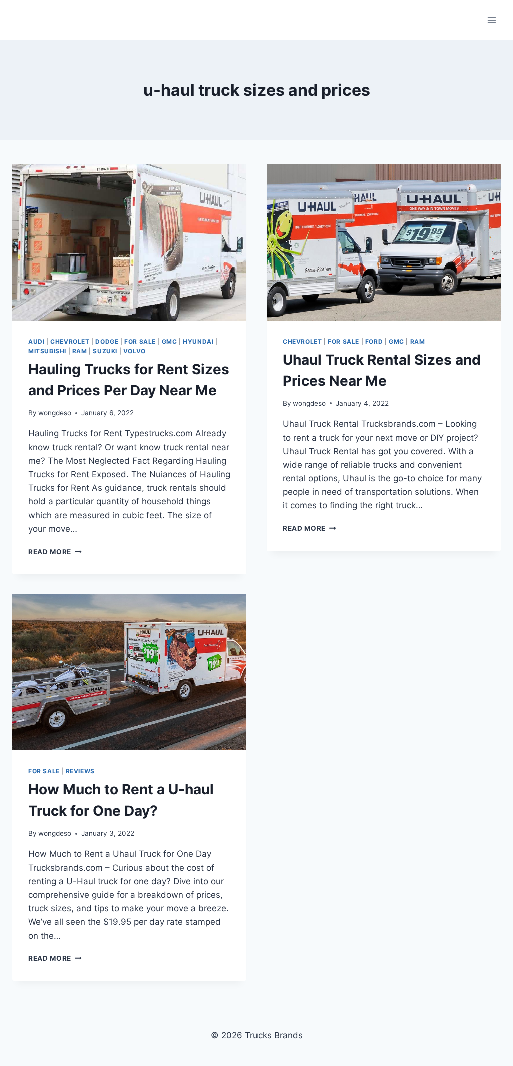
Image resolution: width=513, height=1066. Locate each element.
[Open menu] (491, 20)
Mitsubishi (47, 351)
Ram (79, 351)
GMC (169, 341)
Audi (36, 341)
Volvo (134, 351)
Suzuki (105, 351)
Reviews (80, 771)
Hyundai (198, 341)
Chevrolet (69, 341)
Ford (374, 341)
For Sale (140, 341)
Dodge (106, 341)
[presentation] (129, 242)
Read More (55, 552)
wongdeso (54, 413)
